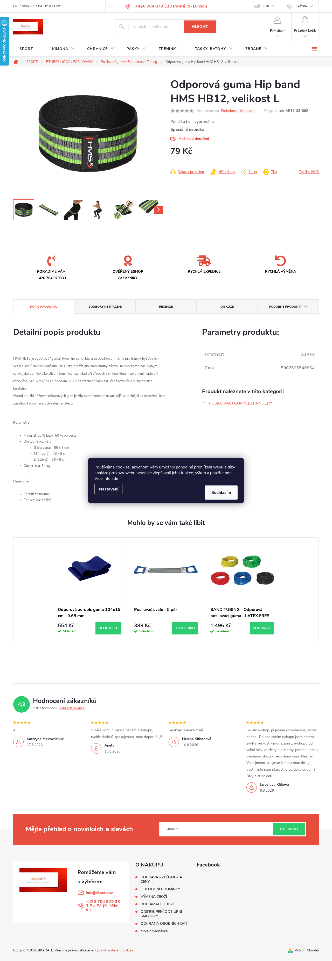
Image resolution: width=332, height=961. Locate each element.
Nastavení (108, 489)
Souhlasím (221, 492)
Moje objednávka (154, 931)
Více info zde (106, 478)
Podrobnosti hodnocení (238, 111)
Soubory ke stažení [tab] (105, 307)
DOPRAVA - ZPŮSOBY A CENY (37, 6)
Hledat (200, 27)
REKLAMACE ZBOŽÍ (157, 904)
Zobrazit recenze (72, 708)
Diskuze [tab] (227, 307)
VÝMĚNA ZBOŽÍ (154, 896)
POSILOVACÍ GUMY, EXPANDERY (240, 403)
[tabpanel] (90, 589)
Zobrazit (262, 628)
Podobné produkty (285, 307)
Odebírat (289, 829)
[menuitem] (29, 49)
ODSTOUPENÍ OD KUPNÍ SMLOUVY (161, 914)
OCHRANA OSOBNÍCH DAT (164, 923)
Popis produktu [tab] (44, 307)
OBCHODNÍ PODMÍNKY (160, 889)
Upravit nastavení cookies (114, 950)
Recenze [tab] (166, 307)
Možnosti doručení (193, 138)
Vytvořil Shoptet (307, 950)
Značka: (309, 172)
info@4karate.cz (99, 892)
